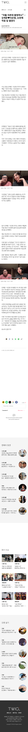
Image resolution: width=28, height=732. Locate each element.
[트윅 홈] (5, 2)
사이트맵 (19, 718)
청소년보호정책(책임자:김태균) (12, 718)
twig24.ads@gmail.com (16, 721)
